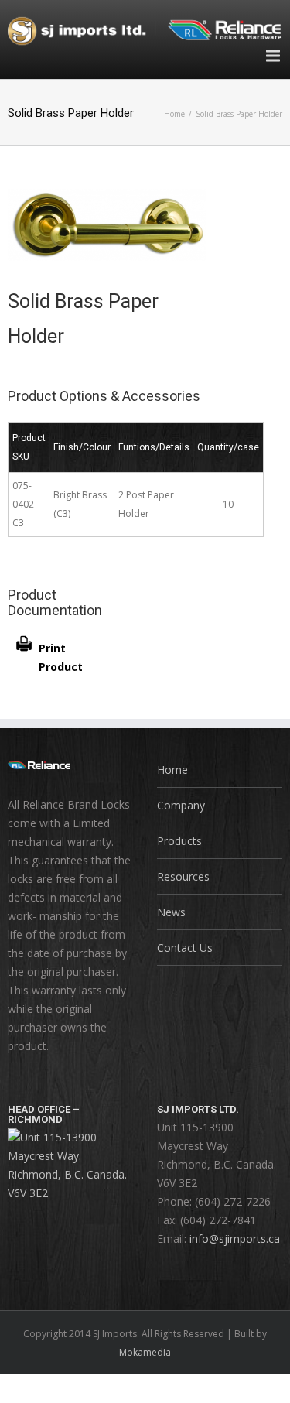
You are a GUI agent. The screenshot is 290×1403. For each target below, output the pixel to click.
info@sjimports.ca (234, 1238)
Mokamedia (145, 1352)
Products (179, 840)
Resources (183, 876)
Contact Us (185, 947)
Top (276, 1389)
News (171, 912)
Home (174, 113)
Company (181, 805)
